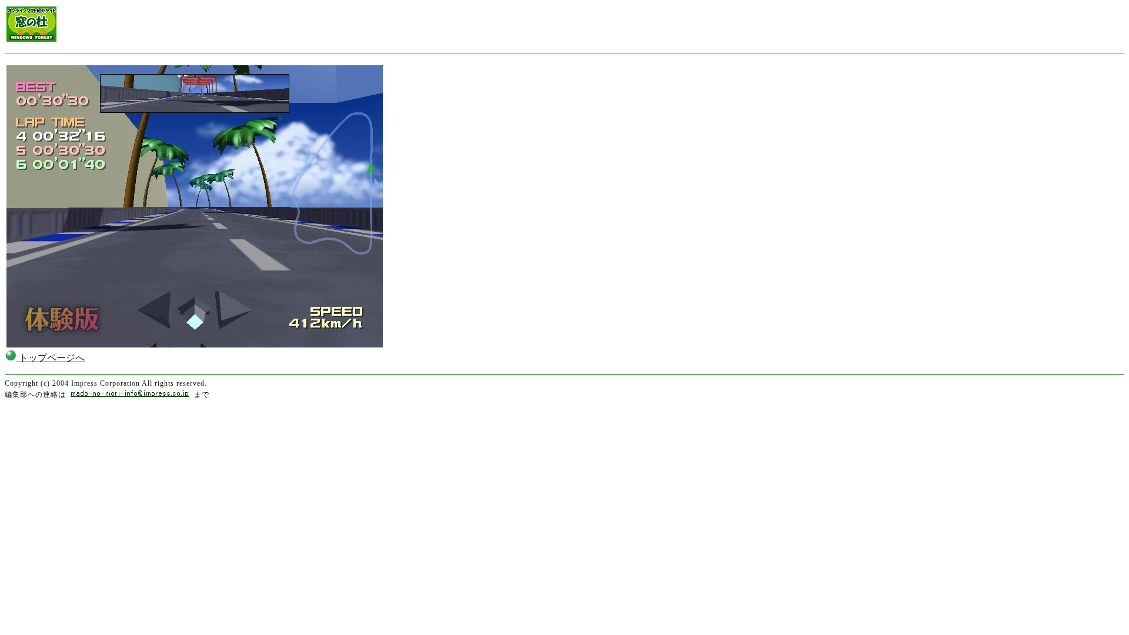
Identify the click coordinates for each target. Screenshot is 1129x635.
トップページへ (50, 358)
